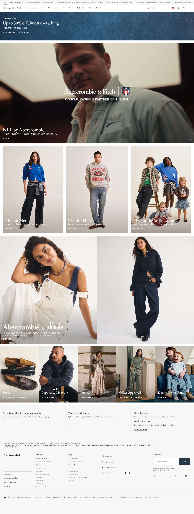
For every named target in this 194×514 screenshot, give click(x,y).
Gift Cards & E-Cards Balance (78, 477)
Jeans (56, 8)
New (26, 8)
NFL (49, 8)
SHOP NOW (7, 339)
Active (64, 8)
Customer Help (73, 458)
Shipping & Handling (75, 468)
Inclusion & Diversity (42, 474)
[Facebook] (165, 476)
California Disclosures (43, 487)
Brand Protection (41, 458)
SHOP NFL (7, 138)
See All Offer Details (10, 447)
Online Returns (73, 471)
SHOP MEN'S (24, 32)
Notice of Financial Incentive (162, 470)
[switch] (102, 472)
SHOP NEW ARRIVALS (50, 397)
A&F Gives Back (41, 468)
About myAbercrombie (75, 461)
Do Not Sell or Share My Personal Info (129, 497)
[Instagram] (154, 476)
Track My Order (73, 474)
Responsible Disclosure (152, 497)
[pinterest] (175, 476)
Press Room (39, 480)
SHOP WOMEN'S (9, 32)
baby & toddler (80, 8)
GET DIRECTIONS (140, 430)
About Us (98, 8)
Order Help (72, 465)
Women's (34, 8)
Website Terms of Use (69, 497)
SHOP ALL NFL (138, 228)
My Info (71, 480)
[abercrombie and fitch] (12, 8)
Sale (90, 8)
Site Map (111, 497)
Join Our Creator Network (44, 461)
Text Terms (38, 497)
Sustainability (40, 483)
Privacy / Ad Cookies (14, 497)
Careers (38, 465)
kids (70, 8)
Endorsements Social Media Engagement (92, 497)
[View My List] (178, 8)
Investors (39, 477)
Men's (43, 8)
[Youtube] (186, 476)
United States (109, 467)
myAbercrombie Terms (52, 497)
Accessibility (40, 471)
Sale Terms (27, 497)
